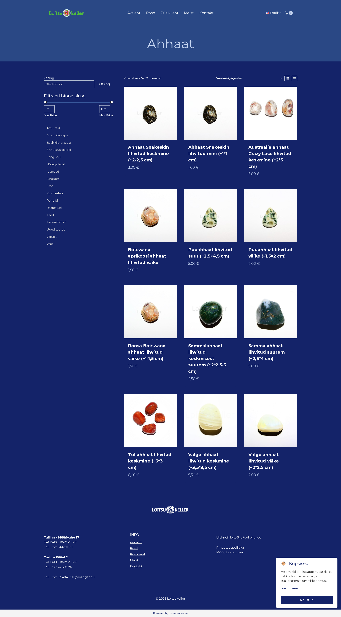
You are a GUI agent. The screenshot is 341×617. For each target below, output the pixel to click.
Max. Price (106, 115)
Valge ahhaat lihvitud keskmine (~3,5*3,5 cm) (208, 461)
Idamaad (53, 171)
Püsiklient (169, 13)
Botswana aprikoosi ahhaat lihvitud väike (147, 256)
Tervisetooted (56, 222)
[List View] (294, 78)
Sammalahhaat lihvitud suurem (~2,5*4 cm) (266, 352)
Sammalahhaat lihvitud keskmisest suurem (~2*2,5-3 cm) (207, 358)
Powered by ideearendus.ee (170, 613)
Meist (189, 13)
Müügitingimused (230, 552)
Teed (50, 215)
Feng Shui (54, 157)
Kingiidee (53, 179)
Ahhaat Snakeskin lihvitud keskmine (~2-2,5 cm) (148, 154)
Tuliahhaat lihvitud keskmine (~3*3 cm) (149, 461)
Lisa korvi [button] (136, 179)
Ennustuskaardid (59, 149)
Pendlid (52, 200)
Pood (150, 13)
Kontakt (206, 13)
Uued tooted (56, 229)
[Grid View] (287, 78)
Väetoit (52, 237)
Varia (50, 244)
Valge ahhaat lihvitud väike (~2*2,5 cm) (263, 461)
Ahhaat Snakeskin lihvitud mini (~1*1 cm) (208, 154)
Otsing (49, 78)
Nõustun (307, 600)
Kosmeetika (55, 193)
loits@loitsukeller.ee (245, 537)
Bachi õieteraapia (59, 142)
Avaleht (133, 13)
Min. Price (50, 115)
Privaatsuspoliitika (230, 547)
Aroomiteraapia (57, 135)
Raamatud (54, 208)
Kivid (50, 186)
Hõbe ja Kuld (56, 164)
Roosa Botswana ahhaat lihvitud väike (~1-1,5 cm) (147, 352)
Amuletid (53, 128)
